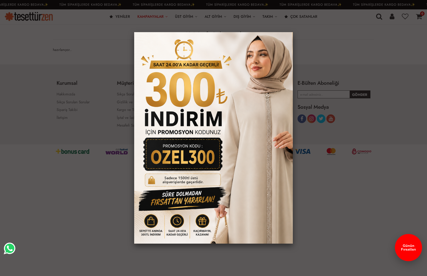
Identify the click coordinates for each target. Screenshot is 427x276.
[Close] (292, 32)
